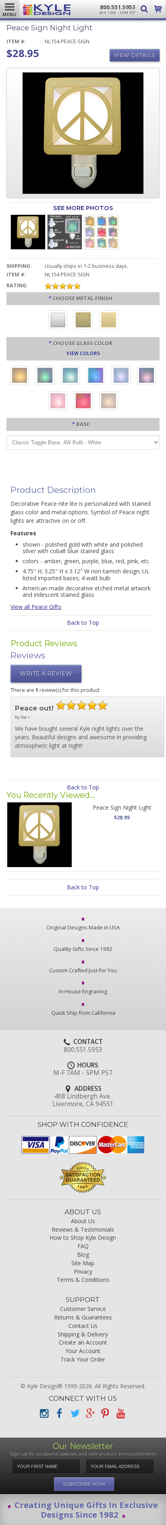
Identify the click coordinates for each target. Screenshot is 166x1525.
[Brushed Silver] (58, 321)
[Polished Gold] (109, 321)
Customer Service (83, 1309)
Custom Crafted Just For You (83, 970)
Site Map (82, 1263)
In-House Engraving (83, 991)
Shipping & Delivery (83, 1334)
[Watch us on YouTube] (120, 1413)
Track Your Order (82, 1359)
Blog (83, 1254)
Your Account (82, 1351)
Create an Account (83, 1342)
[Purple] (146, 376)
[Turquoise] (70, 376)
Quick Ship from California (83, 1012)
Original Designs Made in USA (83, 927)
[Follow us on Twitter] (74, 1413)
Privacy (83, 1271)
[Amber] (19, 376)
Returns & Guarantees (83, 1317)
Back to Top (83, 622)
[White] (109, 402)
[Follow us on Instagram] (44, 1413)
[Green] (45, 376)
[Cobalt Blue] (96, 376)
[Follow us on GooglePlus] (90, 1413)
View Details (134, 55)
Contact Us (83, 1326)
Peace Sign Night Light (122, 807)
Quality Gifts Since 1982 (83, 948)
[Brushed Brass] (83, 321)
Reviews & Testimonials (83, 1229)
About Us (83, 1221)
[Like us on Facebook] (59, 1413)
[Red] (83, 402)
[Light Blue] (121, 376)
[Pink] (58, 402)
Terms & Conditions (83, 1280)
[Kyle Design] (47, 7)
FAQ (83, 1246)
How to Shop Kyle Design (83, 1237)
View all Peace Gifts (35, 607)
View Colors (83, 353)
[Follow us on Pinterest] (105, 1413)
